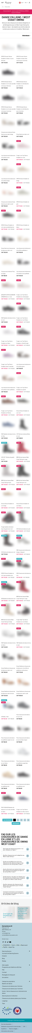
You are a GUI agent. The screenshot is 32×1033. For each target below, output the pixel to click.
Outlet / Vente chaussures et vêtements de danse (14, 992)
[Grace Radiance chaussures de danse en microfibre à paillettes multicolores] (23, 656)
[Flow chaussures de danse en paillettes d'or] (8, 774)
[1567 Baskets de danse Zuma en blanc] (8, 633)
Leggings (4, 1001)
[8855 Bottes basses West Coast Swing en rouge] (23, 447)
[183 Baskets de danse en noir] (8, 587)
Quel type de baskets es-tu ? (8, 915)
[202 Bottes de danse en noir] (8, 540)
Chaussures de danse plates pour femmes (14, 998)
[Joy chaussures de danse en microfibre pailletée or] (23, 238)
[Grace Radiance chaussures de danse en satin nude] (23, 682)
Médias (4, 961)
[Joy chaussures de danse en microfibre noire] (8, 146)
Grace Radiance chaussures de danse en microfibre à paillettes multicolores (23, 668)
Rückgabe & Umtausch (8, 975)
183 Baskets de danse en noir (8, 598)
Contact (4, 972)
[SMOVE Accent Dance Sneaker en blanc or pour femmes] (8, 47)
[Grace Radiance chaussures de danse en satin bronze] (8, 682)
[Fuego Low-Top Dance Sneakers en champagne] (23, 285)
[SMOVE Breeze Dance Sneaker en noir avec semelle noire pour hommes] (8, 97)
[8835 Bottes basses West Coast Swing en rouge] (23, 587)
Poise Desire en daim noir (22, 134)
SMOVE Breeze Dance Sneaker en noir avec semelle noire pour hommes (8, 109)
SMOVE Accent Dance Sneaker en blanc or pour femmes (7, 58)
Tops (3, 1003)
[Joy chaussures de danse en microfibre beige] (8, 169)
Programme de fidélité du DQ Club (11, 967)
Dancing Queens (20, 1020)
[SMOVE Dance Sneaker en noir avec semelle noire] (8, 564)
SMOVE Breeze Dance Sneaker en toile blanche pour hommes (22, 109)
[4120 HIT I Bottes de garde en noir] (8, 447)
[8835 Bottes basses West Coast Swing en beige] (8, 610)
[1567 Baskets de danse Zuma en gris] (23, 633)
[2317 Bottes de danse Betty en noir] (23, 424)
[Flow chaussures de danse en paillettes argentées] (23, 751)
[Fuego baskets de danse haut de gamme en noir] (8, 517)
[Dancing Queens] (8, 2)
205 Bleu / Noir (5, 716)
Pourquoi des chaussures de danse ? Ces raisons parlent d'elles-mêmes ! (23, 913)
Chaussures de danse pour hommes (12, 988)
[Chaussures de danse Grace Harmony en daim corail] (8, 192)
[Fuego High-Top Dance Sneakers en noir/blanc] (23, 610)
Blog (3, 958)
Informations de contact (7, 1031)
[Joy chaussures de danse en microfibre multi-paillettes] (8, 378)
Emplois (4, 956)
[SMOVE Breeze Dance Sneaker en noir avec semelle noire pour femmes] (8, 72)
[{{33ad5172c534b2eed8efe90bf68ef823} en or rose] (8, 285)
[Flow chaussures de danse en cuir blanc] (8, 751)
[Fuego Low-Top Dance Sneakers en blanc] (8, 331)
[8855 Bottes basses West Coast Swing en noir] (23, 471)
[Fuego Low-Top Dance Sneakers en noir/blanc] (23, 308)
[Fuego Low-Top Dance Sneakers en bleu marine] (23, 798)
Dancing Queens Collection (9, 995)
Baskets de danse (7, 983)
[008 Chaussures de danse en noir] (23, 564)
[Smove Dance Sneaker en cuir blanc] (23, 494)
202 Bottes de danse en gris (23, 529)
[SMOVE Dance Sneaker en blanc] (23, 215)
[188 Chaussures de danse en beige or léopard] (23, 540)
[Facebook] (3, 942)
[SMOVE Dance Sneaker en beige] (23, 169)
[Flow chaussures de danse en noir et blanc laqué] (23, 728)
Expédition (4, 1028)
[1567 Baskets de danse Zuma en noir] (8, 308)
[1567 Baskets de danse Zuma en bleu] (8, 424)
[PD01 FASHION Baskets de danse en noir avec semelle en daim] (8, 798)
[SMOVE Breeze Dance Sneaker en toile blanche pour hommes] (23, 97)
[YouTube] (10, 942)
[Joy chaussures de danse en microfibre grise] (23, 355)
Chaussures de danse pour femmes (12, 986)
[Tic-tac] (8, 942)
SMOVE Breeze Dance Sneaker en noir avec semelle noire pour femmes (8, 83)
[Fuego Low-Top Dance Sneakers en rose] (23, 146)
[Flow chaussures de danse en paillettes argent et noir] (8, 728)
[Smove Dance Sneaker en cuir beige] (8, 494)
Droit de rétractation (6, 1024)
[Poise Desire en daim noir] (23, 122)
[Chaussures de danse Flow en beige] (8, 262)
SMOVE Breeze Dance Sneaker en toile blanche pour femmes (22, 83)
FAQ (3, 969)
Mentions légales (13, 1028)
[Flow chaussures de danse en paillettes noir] (23, 774)
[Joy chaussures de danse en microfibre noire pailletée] (23, 262)
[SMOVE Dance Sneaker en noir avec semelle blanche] (8, 215)
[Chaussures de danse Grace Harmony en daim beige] (8, 122)
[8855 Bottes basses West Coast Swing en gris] (8, 471)
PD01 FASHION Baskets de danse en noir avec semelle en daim (8, 809)
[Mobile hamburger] (2, 2)
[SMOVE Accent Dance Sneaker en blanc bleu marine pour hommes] (23, 47)
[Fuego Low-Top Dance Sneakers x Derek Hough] (23, 331)
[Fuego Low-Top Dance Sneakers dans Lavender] (8, 355)
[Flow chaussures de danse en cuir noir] (23, 705)
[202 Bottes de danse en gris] (23, 517)
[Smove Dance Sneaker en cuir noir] (23, 401)
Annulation (5, 977)
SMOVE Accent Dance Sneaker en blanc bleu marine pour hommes (21, 58)
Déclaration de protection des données (11, 1026)
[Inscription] (29, 3)
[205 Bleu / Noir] (8, 705)
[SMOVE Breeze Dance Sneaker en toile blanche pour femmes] (23, 72)
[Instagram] (5, 942)
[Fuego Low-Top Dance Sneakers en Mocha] (8, 401)
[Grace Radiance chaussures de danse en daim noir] (8, 656)
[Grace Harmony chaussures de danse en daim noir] (8, 238)
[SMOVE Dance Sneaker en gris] (23, 192)
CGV (24, 1026)
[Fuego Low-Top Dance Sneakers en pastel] (23, 378)
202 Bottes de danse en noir (8, 552)
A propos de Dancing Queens (10, 953)
